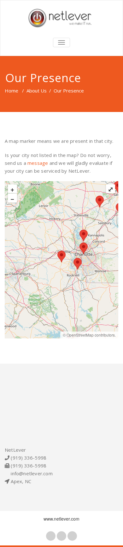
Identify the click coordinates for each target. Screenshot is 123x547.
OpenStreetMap (80, 335)
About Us (36, 90)
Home (11, 90)
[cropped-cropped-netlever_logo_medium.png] (61, 18)
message (37, 163)
